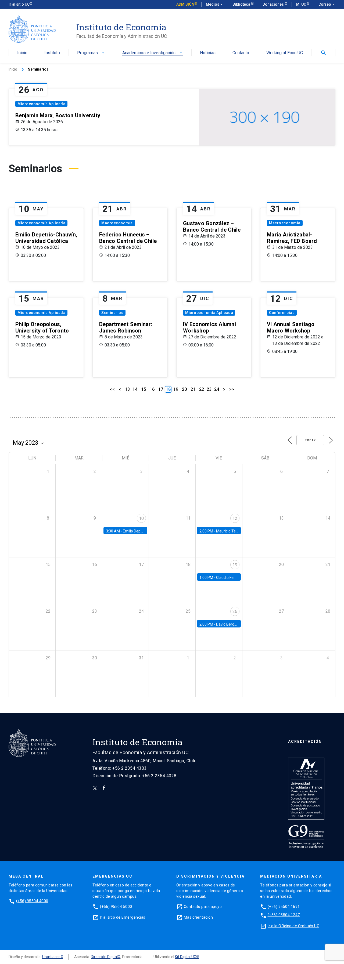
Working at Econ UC (284, 53)
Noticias (208, 53)
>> (231, 389)
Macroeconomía (117, 223)
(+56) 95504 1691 (284, 906)
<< (112, 389)
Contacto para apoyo (203, 906)
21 (193, 389)
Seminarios (112, 313)
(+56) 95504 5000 (116, 906)
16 (152, 389)
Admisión (185, 4)
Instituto (52, 53)
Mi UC (301, 4)
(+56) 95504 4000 (32, 901)
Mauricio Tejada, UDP (234, 531)
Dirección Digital (104, 957)
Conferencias (282, 313)
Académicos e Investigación (152, 53)
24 (216, 389)
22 (201, 389)
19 (175, 389)
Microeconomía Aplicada (41, 104)
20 (184, 389)
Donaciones (274, 4)
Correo (326, 4)
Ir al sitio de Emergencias (122, 917)
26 (234, 611)
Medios (215, 4)
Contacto (240, 53)
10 (141, 518)
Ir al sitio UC (19, 4)
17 (160, 389)
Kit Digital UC (185, 957)
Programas (91, 53)
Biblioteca (241, 4)
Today (310, 440)
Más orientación (198, 917)
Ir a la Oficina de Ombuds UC (293, 925)
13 (127, 389)
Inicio (22, 53)
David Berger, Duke (232, 624)
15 (143, 389)
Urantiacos (51, 957)
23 (209, 389)
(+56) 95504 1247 (284, 915)
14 (134, 389)
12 (234, 518)
